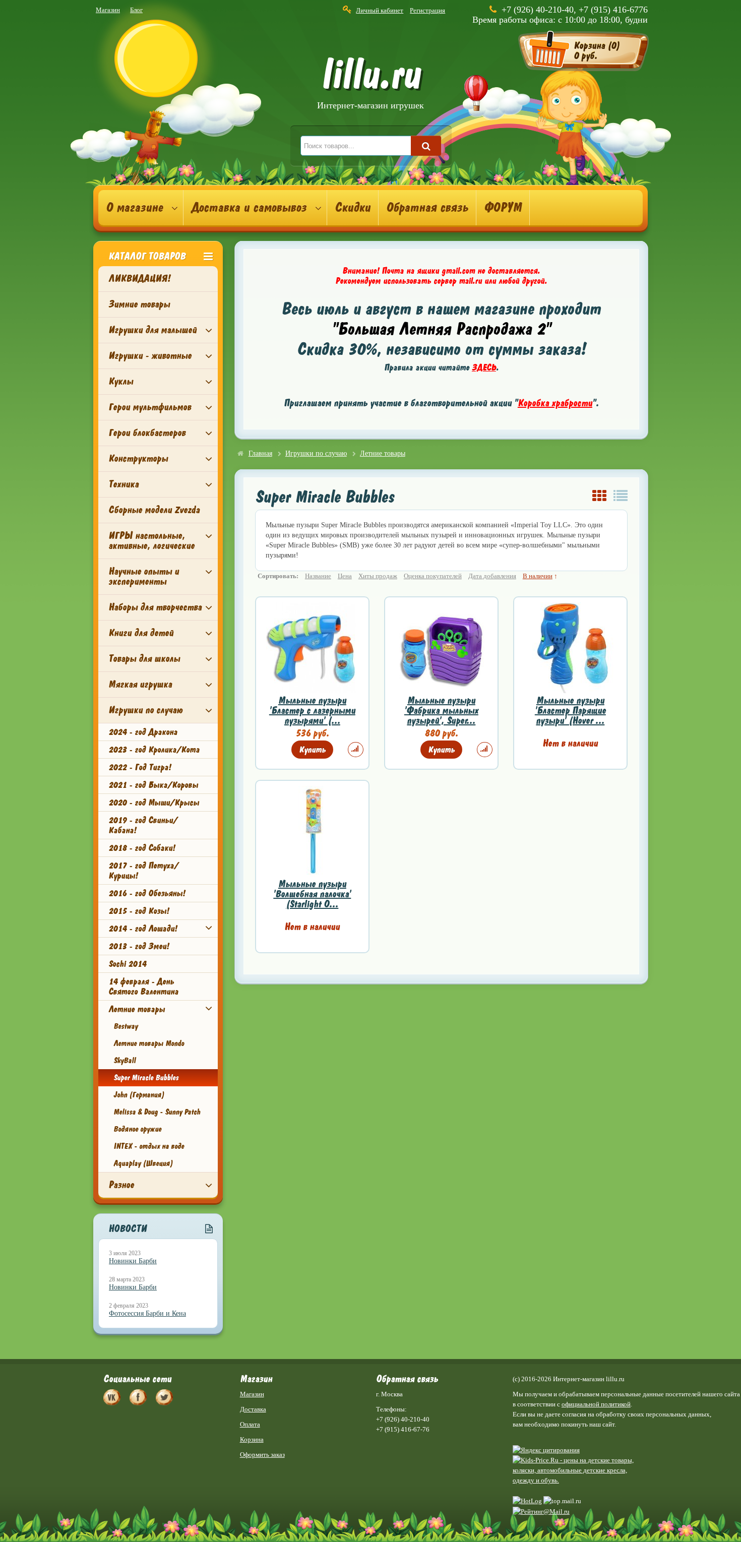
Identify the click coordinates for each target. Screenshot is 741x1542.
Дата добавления (492, 576)
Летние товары (136, 1009)
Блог (136, 10)
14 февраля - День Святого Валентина (143, 986)
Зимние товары (139, 304)
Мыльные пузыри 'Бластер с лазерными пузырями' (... (312, 710)
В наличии (537, 576)
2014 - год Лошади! (142, 928)
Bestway (125, 1026)
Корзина (252, 1439)
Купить (312, 749)
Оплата (250, 1424)
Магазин (108, 10)
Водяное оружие (137, 1129)
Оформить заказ (262, 1454)
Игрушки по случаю (145, 710)
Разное (121, 1185)
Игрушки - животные (150, 355)
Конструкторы (138, 458)
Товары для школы (144, 658)
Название (318, 576)
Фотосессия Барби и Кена (147, 1313)
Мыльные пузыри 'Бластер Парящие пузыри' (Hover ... (570, 710)
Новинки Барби (133, 1261)
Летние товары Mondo (148, 1043)
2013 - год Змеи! (138, 946)
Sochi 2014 (127, 963)
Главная (260, 453)
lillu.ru (370, 85)
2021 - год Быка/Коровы (153, 784)
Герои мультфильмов (149, 407)
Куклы (120, 381)
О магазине (134, 208)
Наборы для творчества (155, 607)
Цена (345, 576)
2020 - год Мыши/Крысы (153, 802)
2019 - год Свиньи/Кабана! (142, 825)
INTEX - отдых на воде (148, 1146)
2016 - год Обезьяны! (146, 893)
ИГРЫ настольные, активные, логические (151, 540)
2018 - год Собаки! (141, 847)
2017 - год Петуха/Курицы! (143, 870)
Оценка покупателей (433, 576)
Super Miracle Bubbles (145, 1078)
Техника (123, 484)
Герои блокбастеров (147, 432)
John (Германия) (138, 1095)
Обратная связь (427, 208)
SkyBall (124, 1061)
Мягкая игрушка (140, 684)
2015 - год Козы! (138, 910)
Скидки (353, 208)
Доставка (253, 1409)
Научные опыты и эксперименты (143, 576)
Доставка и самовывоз (248, 208)
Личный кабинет (379, 10)
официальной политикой (596, 1404)
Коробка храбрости (555, 403)
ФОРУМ (503, 208)
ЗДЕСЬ (484, 367)
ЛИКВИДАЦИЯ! (139, 278)
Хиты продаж (377, 576)
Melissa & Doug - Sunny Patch (156, 1112)
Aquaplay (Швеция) (143, 1163)
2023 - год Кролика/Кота (154, 749)
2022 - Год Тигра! (139, 767)
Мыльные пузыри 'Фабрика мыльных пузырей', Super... (441, 710)
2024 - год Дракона (142, 731)
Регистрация (427, 10)
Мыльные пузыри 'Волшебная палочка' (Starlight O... (312, 894)
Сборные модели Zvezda (154, 510)
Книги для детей (140, 633)
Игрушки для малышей (152, 330)
